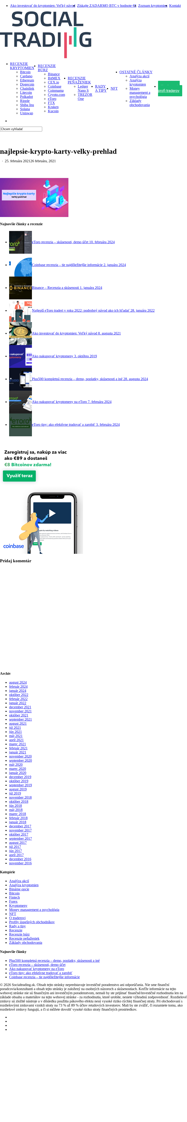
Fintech (14, 897)
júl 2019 (15, 793)
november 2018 (20, 797)
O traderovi (17, 918)
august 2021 (18, 723)
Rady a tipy (17, 926)
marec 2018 (17, 814)
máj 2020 (16, 764)
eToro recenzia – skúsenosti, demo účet (37, 965)
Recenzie (15, 930)
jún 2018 (15, 806)
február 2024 (18, 686)
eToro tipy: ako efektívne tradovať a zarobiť (40, 973)
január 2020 (17, 773)
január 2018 (17, 822)
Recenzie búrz (19, 934)
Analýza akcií (19, 881)
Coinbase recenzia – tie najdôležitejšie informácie (44, 977)
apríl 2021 (16, 740)
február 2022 (18, 699)
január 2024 (17, 691)
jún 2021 (15, 732)
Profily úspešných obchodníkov (32, 922)
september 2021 (20, 719)
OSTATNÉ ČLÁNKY (30, 1075)
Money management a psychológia (34, 910)
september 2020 (20, 760)
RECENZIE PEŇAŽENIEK (35, 1054)
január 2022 (17, 703)
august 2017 (18, 843)
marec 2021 (17, 744)
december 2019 (20, 777)
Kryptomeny (18, 906)
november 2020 (20, 756)
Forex (13, 901)
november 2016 (20, 863)
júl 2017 (15, 847)
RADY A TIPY (23, 1061)
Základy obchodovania (25, 942)
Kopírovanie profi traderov (41, 1082)
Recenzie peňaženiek (24, 938)
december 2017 (20, 826)
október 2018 (18, 801)
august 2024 (18, 682)
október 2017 (18, 834)
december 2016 (20, 859)
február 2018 (18, 818)
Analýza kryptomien (24, 885)
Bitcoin (14, 893)
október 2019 (18, 781)
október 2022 (18, 695)
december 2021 (20, 707)
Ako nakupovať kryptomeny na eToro (36, 969)
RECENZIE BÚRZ (27, 1047)
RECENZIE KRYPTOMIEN (36, 1041)
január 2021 (17, 752)
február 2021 (18, 748)
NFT (12, 914)
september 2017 (20, 838)
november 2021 (20, 711)
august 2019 (18, 789)
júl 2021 (15, 728)
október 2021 (18, 715)
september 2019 (20, 785)
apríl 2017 (16, 855)
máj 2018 (16, 810)
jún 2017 (15, 851)
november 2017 (20, 830)
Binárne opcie (19, 889)
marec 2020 (17, 769)
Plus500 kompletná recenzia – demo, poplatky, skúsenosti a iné (54, 960)
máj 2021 (16, 736)
